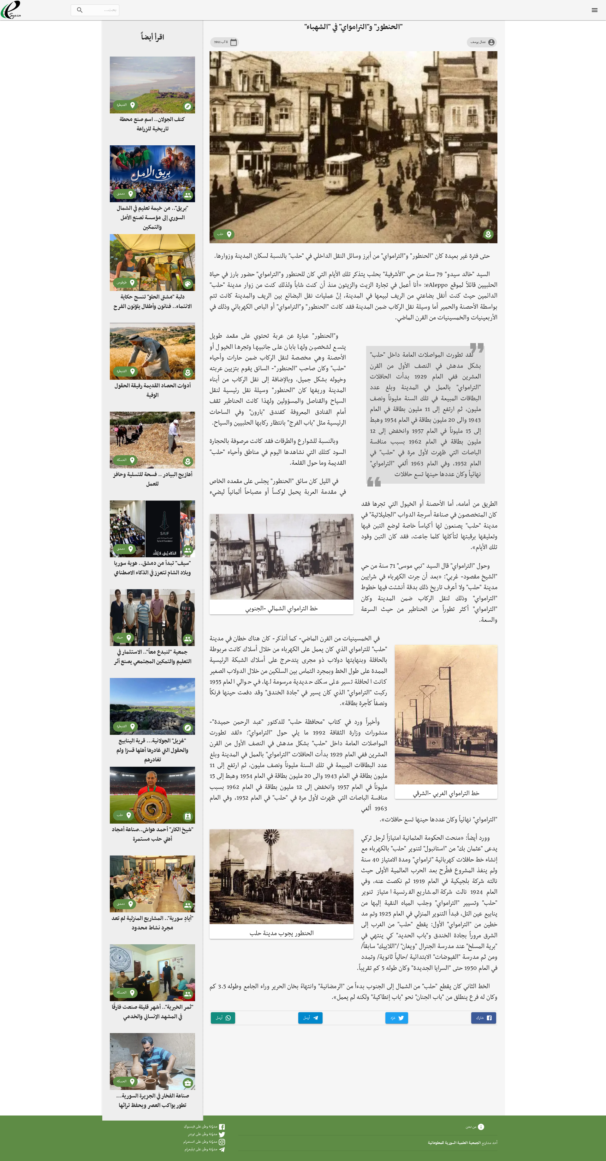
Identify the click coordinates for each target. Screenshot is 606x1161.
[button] (483, 1018)
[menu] (594, 10)
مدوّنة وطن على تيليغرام (201, 1149)
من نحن (471, 1126)
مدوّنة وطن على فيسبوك (200, 1126)
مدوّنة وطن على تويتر (202, 1134)
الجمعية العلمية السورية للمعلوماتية (454, 1143)
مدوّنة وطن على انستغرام (200, 1142)
